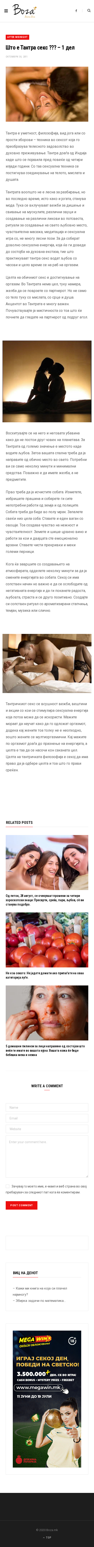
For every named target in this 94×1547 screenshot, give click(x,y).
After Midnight (17, 37)
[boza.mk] (25, 11)
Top (48, 1537)
